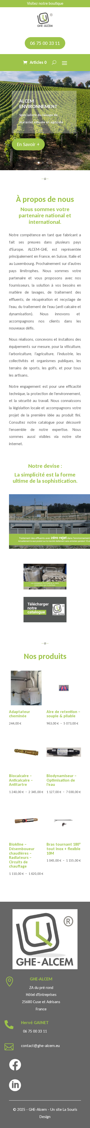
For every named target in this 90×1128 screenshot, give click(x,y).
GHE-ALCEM (41, 979)
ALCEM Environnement (38, 103)
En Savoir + (28, 144)
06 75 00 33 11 (45, 43)
